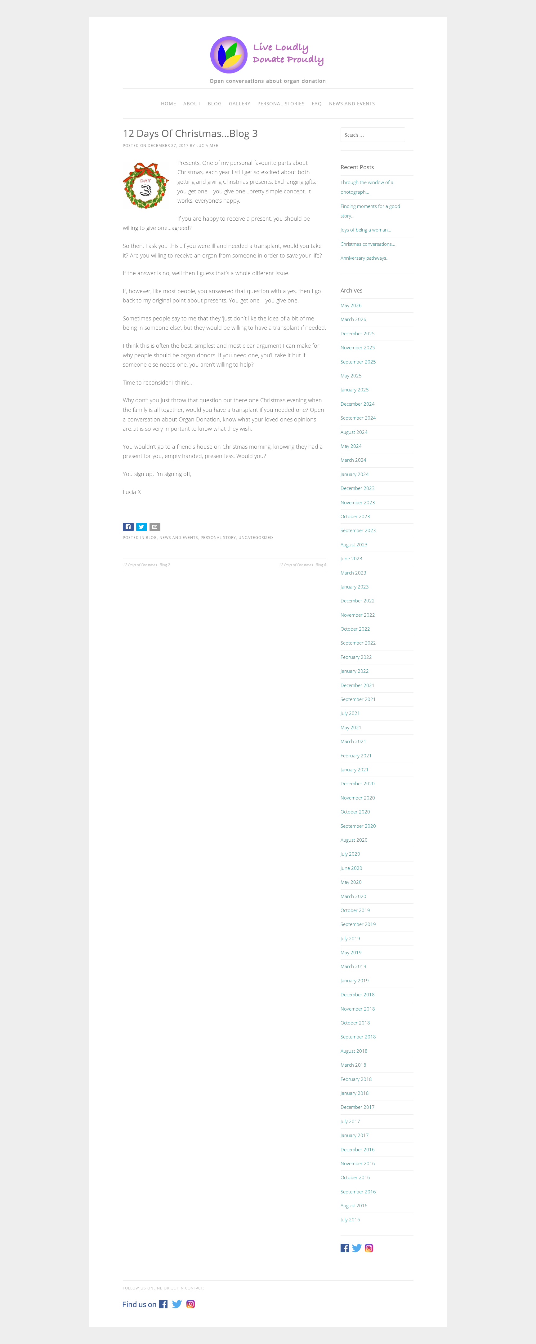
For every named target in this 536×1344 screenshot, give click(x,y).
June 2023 (351, 558)
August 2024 (354, 432)
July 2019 (350, 938)
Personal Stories (281, 103)
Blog (215, 103)
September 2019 (358, 924)
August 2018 (354, 1051)
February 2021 (356, 755)
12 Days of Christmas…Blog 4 (302, 564)
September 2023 (358, 530)
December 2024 (358, 404)
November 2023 (358, 502)
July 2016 (350, 1219)
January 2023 (355, 587)
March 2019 (353, 966)
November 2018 (358, 1009)
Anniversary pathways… (365, 258)
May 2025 (351, 375)
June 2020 (351, 868)
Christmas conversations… (368, 244)
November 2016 (358, 1163)
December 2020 (358, 783)
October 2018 (355, 1023)
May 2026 (351, 305)
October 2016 (355, 1177)
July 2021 (350, 713)
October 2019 (355, 910)
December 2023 (358, 488)
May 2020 (351, 882)
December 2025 (358, 333)
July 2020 (350, 854)
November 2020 (358, 798)
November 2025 (358, 347)
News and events (352, 103)
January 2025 (355, 389)
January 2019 (355, 980)
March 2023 (353, 573)
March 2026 (353, 319)
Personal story (218, 537)
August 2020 (354, 840)
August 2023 (354, 544)
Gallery (239, 103)
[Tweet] (142, 528)
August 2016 (354, 1205)
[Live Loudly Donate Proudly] (268, 87)
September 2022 (358, 643)
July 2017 (350, 1121)
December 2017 (358, 1107)
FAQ (317, 103)
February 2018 (356, 1079)
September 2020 (358, 826)
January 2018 (355, 1093)
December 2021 (358, 685)
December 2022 (358, 600)
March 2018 (353, 1065)
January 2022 (355, 671)
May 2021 (351, 727)
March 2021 (353, 741)
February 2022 (356, 657)
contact (194, 1288)
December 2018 (358, 994)
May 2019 (351, 952)
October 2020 (355, 812)
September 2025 (358, 362)
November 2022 (358, 615)
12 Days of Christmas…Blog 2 (146, 564)
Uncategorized (256, 537)
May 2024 (351, 446)
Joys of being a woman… (366, 230)
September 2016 (358, 1191)
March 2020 (353, 896)
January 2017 (355, 1135)
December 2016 (358, 1149)
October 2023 (355, 516)
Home (168, 103)
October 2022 (355, 629)
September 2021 (358, 699)
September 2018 (358, 1036)
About (192, 103)
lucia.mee (207, 145)
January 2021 (355, 769)
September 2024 (358, 418)
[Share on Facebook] (129, 528)
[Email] (156, 528)
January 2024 (355, 474)
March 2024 (353, 460)
